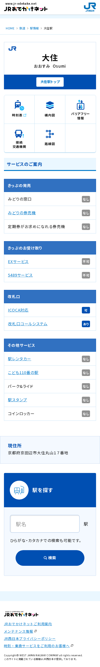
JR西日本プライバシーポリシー (30, 638)
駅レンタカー (19, 358)
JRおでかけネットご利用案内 (28, 623)
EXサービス (18, 261)
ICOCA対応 (18, 310)
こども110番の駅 (23, 372)
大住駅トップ (50, 81)
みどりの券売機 (22, 212)
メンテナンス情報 (18, 631)
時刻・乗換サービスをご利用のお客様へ (37, 645)
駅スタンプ (17, 400)
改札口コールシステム (27, 324)
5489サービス (20, 275)
